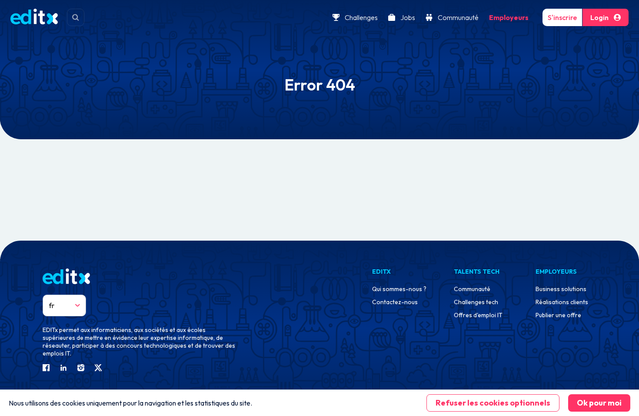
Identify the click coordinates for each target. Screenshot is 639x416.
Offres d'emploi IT (478, 315)
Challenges (361, 17)
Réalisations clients (562, 302)
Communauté (458, 17)
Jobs (407, 17)
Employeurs (509, 17)
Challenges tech (476, 302)
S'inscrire (562, 17)
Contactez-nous (395, 302)
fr (51, 305)
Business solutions (561, 289)
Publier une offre (558, 315)
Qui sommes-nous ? (399, 289)
